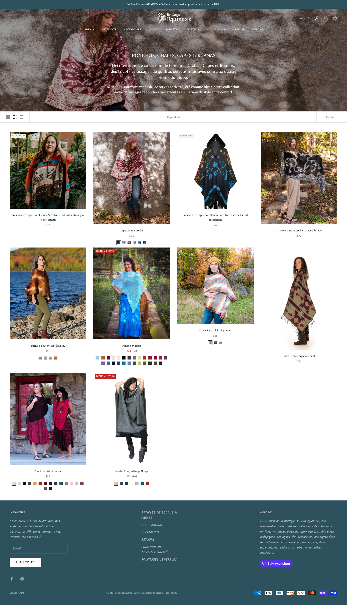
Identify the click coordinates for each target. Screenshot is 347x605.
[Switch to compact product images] (21, 117)
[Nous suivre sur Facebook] (12, 579)
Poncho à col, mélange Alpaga (132, 471)
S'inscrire (25, 562)
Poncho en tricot (131, 345)
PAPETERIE (193, 29)
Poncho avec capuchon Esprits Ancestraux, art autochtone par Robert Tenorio (48, 217)
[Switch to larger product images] (8, 117)
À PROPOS (258, 29)
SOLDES (239, 29)
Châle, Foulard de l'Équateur (215, 330)
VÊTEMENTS (109, 29)
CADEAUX (88, 29)
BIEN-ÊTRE (172, 29)
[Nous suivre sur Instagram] (22, 579)
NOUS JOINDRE (152, 525)
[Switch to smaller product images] (14, 117)
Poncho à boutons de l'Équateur (48, 345)
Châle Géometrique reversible (299, 355)
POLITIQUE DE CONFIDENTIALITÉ (154, 549)
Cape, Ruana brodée (131, 230)
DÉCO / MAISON (217, 29)
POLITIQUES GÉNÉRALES (159, 559)
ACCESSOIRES (132, 29)
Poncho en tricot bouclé (47, 471)
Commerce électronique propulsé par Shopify (155, 593)
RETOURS (147, 539)
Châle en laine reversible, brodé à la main (299, 230)
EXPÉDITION (150, 532)
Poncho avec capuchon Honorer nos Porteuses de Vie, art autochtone (215, 217)
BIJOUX (153, 29)
